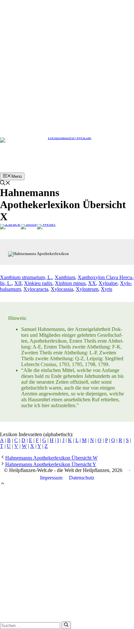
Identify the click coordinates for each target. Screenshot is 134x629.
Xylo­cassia (62, 289)
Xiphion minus (70, 283)
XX (92, 283)
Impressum (51, 477)
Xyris (106, 289)
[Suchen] (66, 625)
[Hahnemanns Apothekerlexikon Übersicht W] (10, 226)
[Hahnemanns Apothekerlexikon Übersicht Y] (46, 226)
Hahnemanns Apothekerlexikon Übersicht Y (50, 464)
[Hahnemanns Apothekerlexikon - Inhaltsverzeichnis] (28, 226)
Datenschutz (81, 477)
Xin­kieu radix (38, 283)
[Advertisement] (67, 67)
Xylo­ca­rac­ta (35, 289)
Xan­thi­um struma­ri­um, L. (26, 277)
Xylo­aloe (108, 283)
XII (17, 283)
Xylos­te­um (87, 289)
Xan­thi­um (65, 277)
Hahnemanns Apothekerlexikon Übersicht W (51, 458)
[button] (5, 183)
